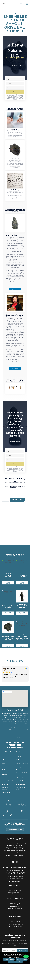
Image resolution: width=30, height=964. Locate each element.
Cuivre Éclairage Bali (21, 768)
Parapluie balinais (21, 773)
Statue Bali (19, 781)
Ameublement (6, 752)
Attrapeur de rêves (7, 778)
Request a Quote (17, 499)
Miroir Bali (5, 784)
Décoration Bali (21, 784)
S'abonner (22, 950)
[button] (7, 387)
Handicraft (19, 752)
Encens (4, 763)
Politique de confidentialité (15, 961)
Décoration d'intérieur (15, 908)
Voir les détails (15, 737)
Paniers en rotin (21, 760)
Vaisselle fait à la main (7, 768)
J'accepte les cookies (9, 959)
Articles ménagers (21, 778)
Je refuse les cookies (22, 959)
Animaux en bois (7, 760)
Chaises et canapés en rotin (22, 755)
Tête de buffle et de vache (22, 764)
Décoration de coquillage (6, 793)
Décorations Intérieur (5, 773)
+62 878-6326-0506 (15, 829)
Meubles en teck (7, 755)
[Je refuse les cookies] (28, 958)
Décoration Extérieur (5, 788)
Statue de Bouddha (8, 781)
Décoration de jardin (20, 788)
